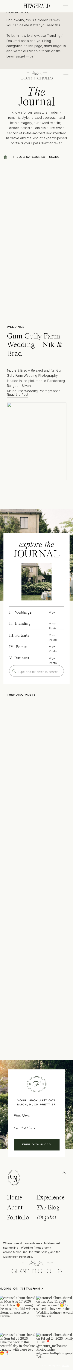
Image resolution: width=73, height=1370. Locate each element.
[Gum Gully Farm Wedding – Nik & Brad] (36, 441)
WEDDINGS (16, 327)
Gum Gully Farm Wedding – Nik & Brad (35, 345)
